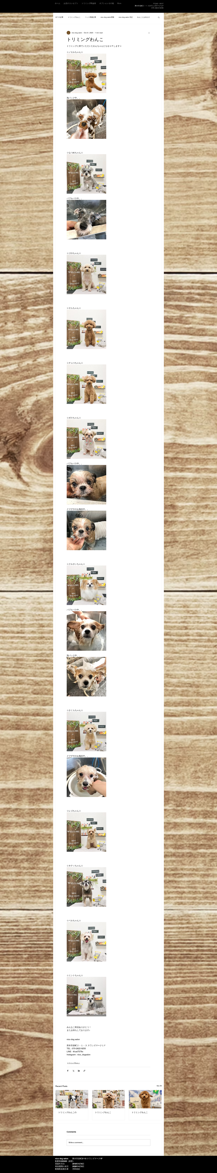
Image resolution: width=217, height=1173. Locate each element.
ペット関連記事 (90, 17)
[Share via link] (84, 1071)
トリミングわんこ (74, 17)
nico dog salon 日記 (126, 17)
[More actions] (149, 32)
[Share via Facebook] (68, 1071)
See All (159, 1086)
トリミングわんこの (67, 1112)
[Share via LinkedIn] (79, 1071)
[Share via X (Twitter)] (73, 1071)
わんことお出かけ (143, 17)
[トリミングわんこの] (71, 1099)
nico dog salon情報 (107, 17)
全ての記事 (59, 17)
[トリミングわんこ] (108, 1099)
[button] (159, 17)
